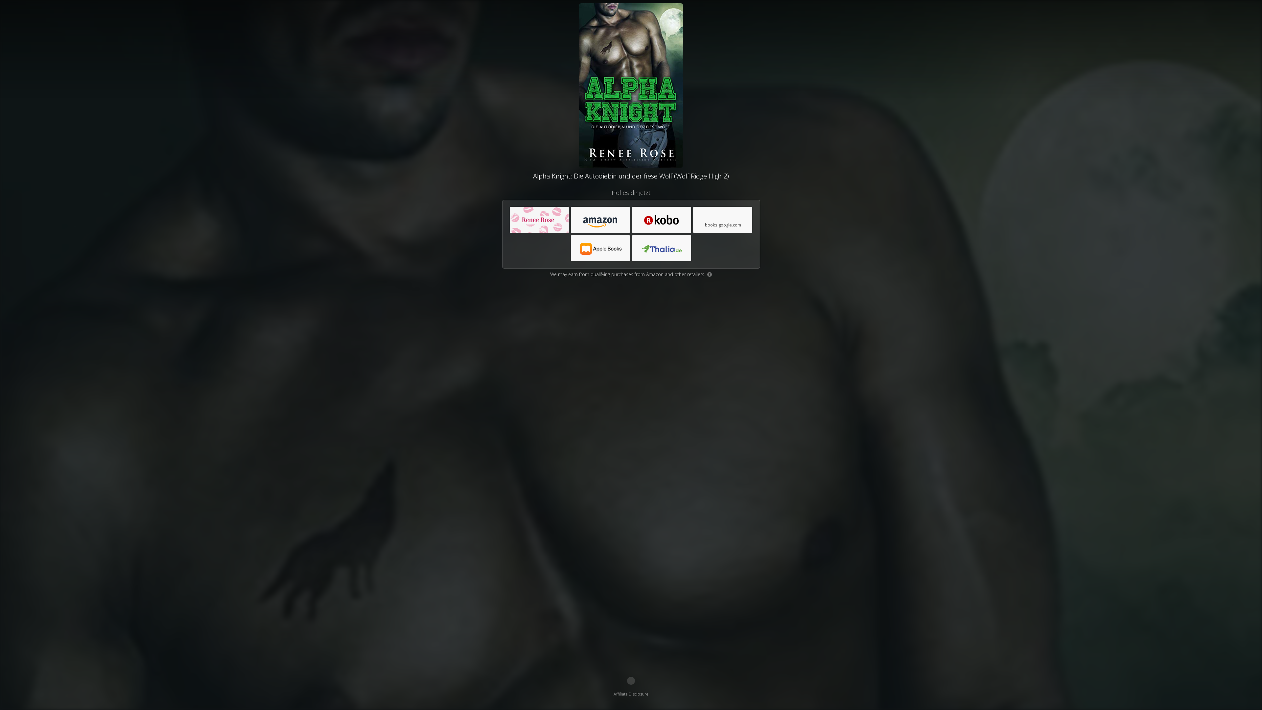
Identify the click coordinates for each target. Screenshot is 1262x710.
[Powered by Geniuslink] (631, 681)
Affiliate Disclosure (631, 694)
